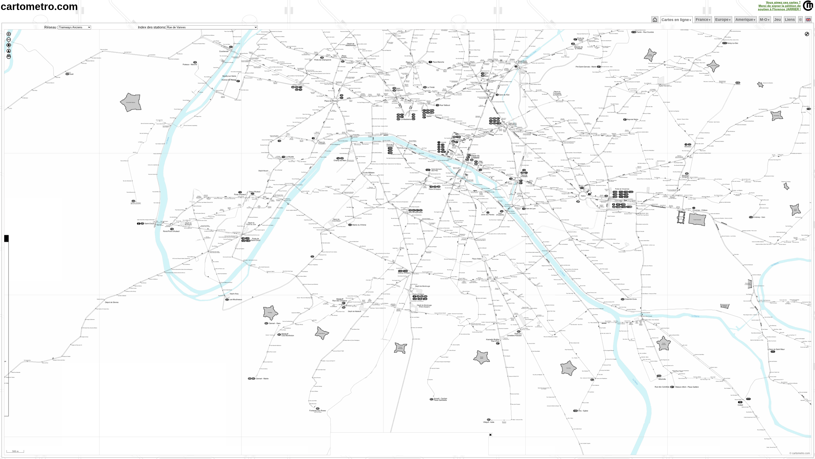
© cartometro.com (800, 453)
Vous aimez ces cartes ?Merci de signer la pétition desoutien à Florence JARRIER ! (779, 6)
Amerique (745, 19)
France (703, 19)
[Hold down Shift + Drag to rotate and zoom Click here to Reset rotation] (8, 51)
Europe (723, 19)
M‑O (765, 19)
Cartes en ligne (677, 20)
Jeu (777, 19)
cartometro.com (39, 6)
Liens (790, 19)
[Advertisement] (409, 443)
